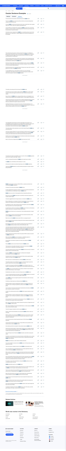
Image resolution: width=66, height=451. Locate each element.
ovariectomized (35, 418)
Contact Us (50, 430)
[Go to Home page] (6, 5)
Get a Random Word (10, 434)
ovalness (34, 413)
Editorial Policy (36, 433)
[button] (58, 6)
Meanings (8, 16)
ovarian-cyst (21, 418)
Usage (21, 439)
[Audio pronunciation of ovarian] (27, 13)
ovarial (34, 415)
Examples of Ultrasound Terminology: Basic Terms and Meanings (38, 402)
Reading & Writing (23, 441)
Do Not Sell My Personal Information (37, 440)
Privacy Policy (36, 432)
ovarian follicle (21, 417)
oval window (8, 413)
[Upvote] (38, 18)
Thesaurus (21, 432)
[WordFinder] (63, 6)
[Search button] (48, 8)
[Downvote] (41, 18)
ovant (20, 415)
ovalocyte (7, 415)
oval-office (20, 413)
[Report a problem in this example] (43, 18)
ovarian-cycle (8, 418)
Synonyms (14, 16)
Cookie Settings (36, 435)
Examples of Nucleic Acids (18, 401)
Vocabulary (22, 437)
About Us (35, 430)
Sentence (9, 10)
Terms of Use (36, 437)
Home (6, 10)
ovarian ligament (35, 417)
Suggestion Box (51, 432)
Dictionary (21, 430)
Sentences (18, 8)
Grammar (21, 435)
